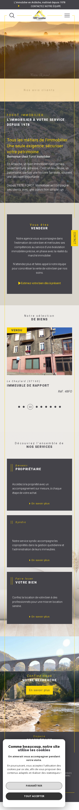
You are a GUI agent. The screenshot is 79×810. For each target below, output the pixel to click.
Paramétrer (34, 785)
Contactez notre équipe (46, 6)
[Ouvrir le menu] (67, 15)
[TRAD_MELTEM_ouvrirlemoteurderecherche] (12, 15)
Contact (74, 238)
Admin (66, 781)
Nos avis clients (39, 90)
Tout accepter (34, 796)
